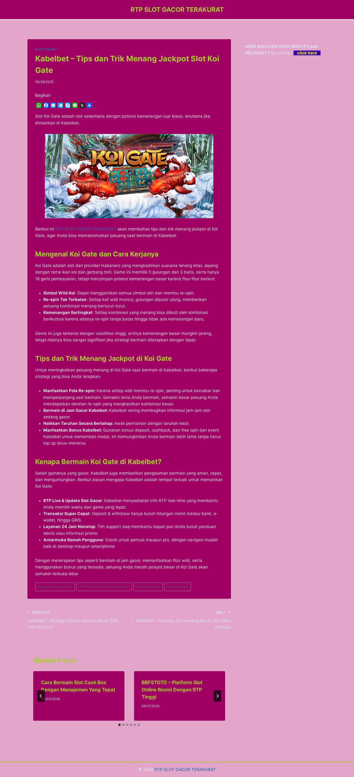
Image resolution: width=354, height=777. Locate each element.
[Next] (217, 696)
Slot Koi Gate (177, 587)
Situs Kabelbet (148, 587)
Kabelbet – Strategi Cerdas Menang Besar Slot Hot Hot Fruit (72, 620)
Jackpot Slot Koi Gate (55, 587)
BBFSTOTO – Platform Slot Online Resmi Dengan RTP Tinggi (172, 690)
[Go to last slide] (41, 696)
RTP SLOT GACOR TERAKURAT (85, 229)
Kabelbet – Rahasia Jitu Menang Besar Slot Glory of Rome (183, 620)
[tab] (119, 725)
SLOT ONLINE (45, 49)
